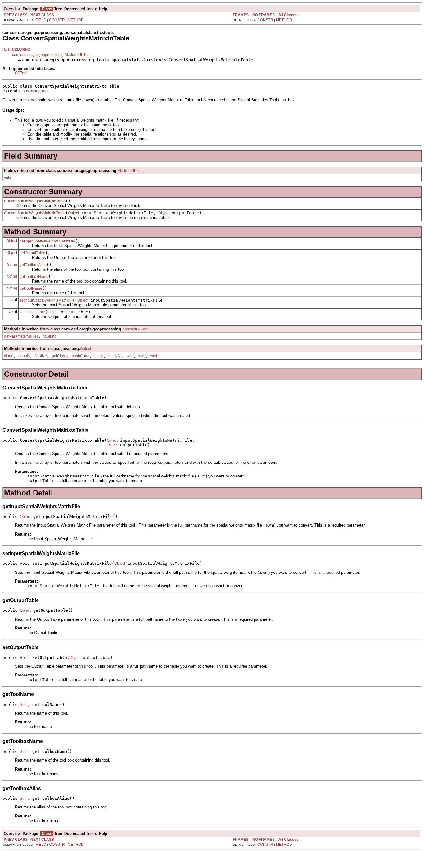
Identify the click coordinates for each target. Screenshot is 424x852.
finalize (41, 356)
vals (7, 177)
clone (8, 356)
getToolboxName (34, 276)
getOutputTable (32, 253)
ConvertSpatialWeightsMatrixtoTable (34, 201)
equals (24, 356)
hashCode (80, 356)
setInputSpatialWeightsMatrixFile (47, 300)
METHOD (76, 20)
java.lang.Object (16, 49)
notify (98, 356)
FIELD (41, 20)
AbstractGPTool (35, 91)
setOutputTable (32, 312)
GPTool (21, 73)
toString (49, 336)
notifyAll (115, 356)
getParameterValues (21, 336)
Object (73, 213)
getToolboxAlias (33, 265)
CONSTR (57, 20)
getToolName (31, 288)
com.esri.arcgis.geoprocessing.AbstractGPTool (51, 55)
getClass (59, 356)
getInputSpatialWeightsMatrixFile (47, 241)
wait (130, 356)
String (12, 264)
